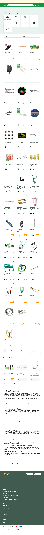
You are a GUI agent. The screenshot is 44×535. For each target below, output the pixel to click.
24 (4, 353)
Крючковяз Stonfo (7, 98)
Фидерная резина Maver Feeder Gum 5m (21, 99)
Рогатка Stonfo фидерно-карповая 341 (34, 187)
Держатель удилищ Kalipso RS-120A (8, 187)
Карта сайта (5, 522)
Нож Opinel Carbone (21, 53)
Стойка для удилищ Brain (35, 230)
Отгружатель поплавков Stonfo (34, 209)
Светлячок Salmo (20, 142)
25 (7, 353)
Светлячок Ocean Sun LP (21, 120)
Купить (12, 58)
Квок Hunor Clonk (33, 296)
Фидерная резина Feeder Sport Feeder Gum (34, 121)
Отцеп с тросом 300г (21, 374)
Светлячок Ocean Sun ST (21, 76)
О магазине (5, 514)
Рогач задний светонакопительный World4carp (21, 297)
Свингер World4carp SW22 (34, 99)
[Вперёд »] (11, 354)
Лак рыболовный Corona (9, 374)
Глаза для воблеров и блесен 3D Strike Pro (8, 143)
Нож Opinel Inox (7, 208)
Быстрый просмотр (9, 49)
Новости (4, 517)
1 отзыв (23, 373)
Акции (4, 516)
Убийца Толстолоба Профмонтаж (8, 297)
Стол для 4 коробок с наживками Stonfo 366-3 (9, 275)
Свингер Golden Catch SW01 (34, 76)
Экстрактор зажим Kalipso (33, 275)
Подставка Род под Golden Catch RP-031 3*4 (34, 375)
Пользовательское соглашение (8, 510)
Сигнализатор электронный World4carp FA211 (9, 77)
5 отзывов (11, 373)
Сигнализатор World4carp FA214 (22, 231)
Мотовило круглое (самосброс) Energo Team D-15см (9, 320)
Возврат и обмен (6, 505)
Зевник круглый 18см (34, 142)
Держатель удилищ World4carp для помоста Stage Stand (21, 187)
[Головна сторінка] (3, 9)
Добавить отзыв (7, 52)
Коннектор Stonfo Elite (8, 120)
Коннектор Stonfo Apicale (9, 230)
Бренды (4, 520)
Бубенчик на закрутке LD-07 (9, 253)
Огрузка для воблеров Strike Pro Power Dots (34, 54)
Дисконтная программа (7, 506)
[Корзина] (39, 5)
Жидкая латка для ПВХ (8, 164)
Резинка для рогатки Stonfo (21, 275)
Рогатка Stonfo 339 (7, 341)
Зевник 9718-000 (20, 164)
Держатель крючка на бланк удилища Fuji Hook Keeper (9, 54)
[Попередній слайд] (3, 369)
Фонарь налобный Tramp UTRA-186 (22, 209)
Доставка (5, 503)
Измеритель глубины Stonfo (34, 165)
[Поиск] (8, 5)
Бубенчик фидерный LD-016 (22, 319)
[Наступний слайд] (40, 369)
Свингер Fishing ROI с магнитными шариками (34, 253)
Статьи (4, 519)
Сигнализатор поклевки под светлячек (34, 319)
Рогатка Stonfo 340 (20, 252)
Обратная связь (6, 508)
